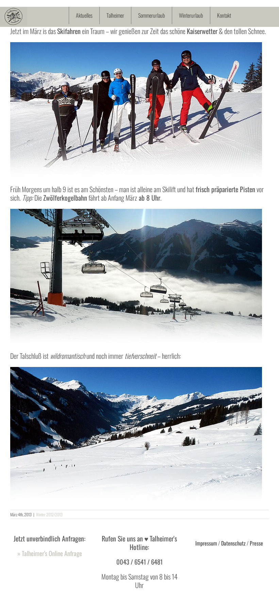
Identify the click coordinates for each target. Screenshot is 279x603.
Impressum (206, 543)
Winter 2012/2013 (49, 514)
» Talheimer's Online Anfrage (49, 553)
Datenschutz (233, 543)
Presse (256, 543)
